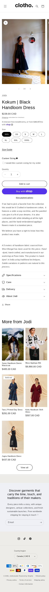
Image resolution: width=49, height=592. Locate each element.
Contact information (26, 584)
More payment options (24, 198)
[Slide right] (30, 89)
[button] (5, 6)
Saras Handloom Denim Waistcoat (12, 364)
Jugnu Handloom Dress (11, 456)
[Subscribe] (41, 522)
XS (16, 134)
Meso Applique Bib (33, 363)
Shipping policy (39, 580)
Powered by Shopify (26, 576)
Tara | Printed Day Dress (12, 410)
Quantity (5, 169)
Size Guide (7, 150)
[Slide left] (19, 89)
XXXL (27, 140)
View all (24, 467)
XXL (16, 140)
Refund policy (40, 576)
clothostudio (14, 576)
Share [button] (7, 305)
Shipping (5, 117)
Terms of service (25, 580)
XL (6, 140)
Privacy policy (12, 580)
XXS (7, 134)
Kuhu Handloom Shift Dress (34, 411)
